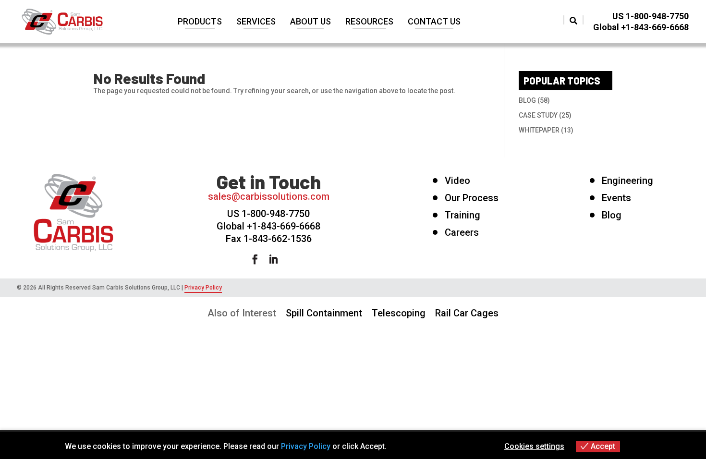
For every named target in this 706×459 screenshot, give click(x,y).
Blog (611, 215)
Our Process (472, 198)
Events (616, 198)
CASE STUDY (538, 115)
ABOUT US (310, 22)
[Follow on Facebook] (259, 259)
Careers (462, 233)
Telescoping (399, 313)
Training (462, 215)
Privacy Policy (203, 287)
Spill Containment (324, 313)
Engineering (627, 181)
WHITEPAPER (539, 130)
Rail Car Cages (467, 313)
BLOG (527, 100)
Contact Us (434, 22)
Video (457, 181)
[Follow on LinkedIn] (278, 259)
